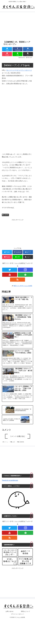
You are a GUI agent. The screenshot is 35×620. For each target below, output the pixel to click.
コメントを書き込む (17, 436)
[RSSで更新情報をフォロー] (17, 279)
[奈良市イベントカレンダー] (10, 552)
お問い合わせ (9, 611)
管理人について (25, 611)
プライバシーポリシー (17, 614)
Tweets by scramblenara (10, 480)
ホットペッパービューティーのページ (19, 70)
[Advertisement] (17, 25)
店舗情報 (6, 214)
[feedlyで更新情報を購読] (25, 275)
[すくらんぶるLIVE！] (25, 561)
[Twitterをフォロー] (9, 270)
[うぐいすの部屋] (10, 561)
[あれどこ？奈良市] (25, 552)
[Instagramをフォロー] (25, 270)
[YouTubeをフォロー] (9, 275)
